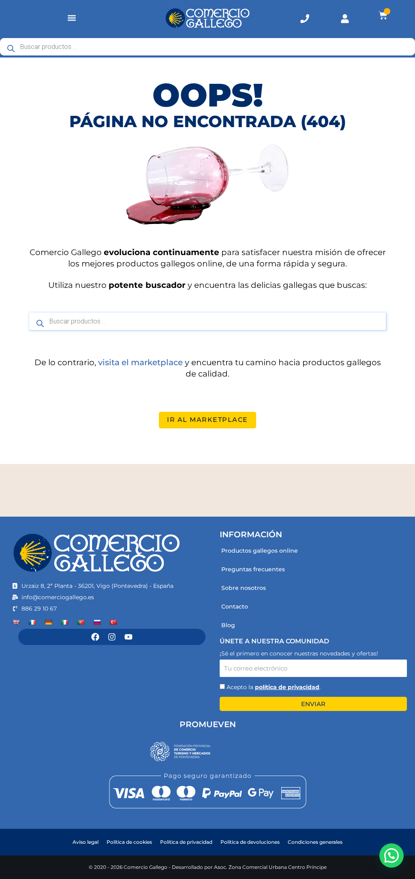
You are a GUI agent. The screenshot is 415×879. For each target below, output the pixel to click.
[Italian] (64, 622)
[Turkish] (113, 622)
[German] (48, 622)
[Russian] (97, 622)
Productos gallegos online (259, 550)
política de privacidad (287, 687)
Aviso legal (85, 842)
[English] (15, 622)
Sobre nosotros (243, 588)
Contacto (234, 606)
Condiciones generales (315, 842)
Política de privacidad (186, 842)
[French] (32, 622)
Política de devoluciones (250, 842)
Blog (228, 625)
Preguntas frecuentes (253, 569)
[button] (72, 18)
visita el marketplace (140, 362)
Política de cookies (129, 842)
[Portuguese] (80, 622)
